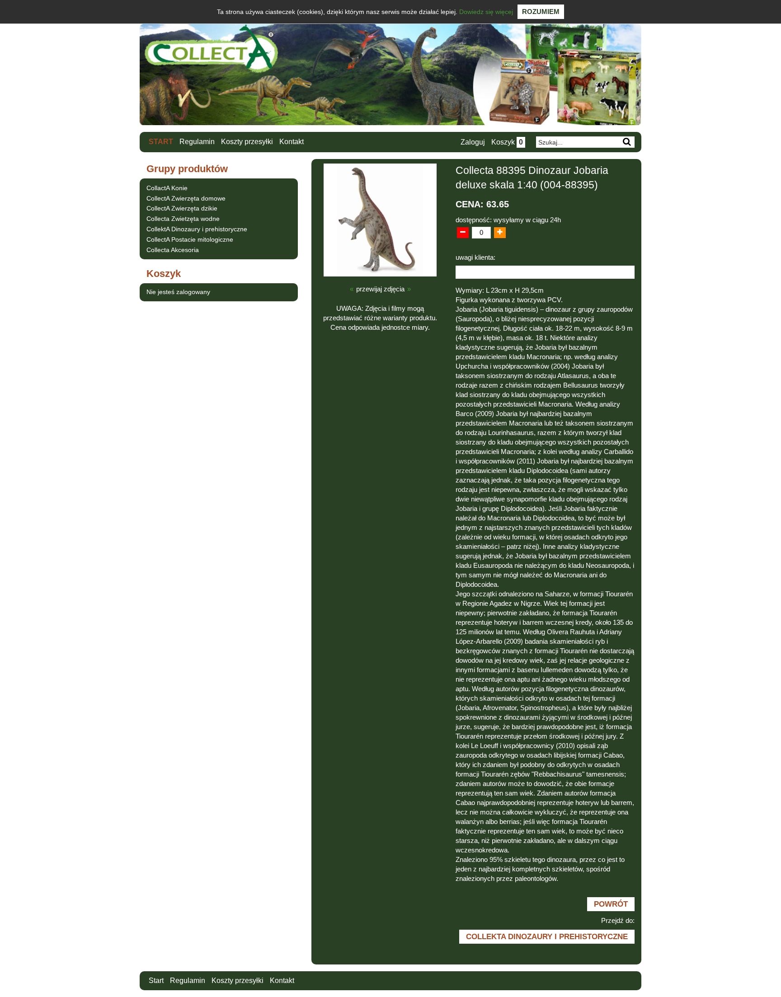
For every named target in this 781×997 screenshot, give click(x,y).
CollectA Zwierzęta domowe (186, 198)
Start (161, 141)
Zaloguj (473, 142)
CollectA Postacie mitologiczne (189, 239)
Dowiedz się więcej (486, 11)
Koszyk (507, 142)
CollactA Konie (167, 188)
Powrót (611, 904)
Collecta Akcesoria (172, 249)
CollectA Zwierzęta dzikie (181, 208)
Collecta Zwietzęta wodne (183, 218)
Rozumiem (541, 11)
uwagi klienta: (475, 257)
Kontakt (291, 141)
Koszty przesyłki (247, 141)
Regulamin (197, 141)
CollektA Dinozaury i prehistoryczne (196, 229)
